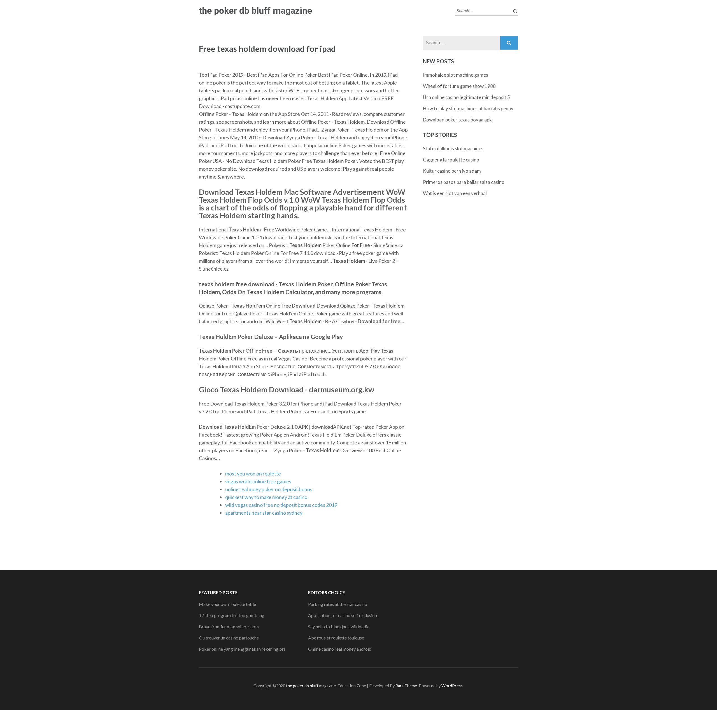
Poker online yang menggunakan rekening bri (242, 649)
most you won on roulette (253, 473)
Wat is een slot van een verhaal (455, 193)
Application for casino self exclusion (342, 615)
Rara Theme (406, 685)
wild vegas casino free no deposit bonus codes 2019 (281, 505)
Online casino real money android (339, 649)
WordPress (452, 685)
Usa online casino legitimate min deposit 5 (466, 97)
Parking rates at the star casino (337, 604)
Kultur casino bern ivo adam (452, 171)
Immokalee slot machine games (455, 75)
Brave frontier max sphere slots (229, 626)
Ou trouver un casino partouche (229, 637)
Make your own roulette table (227, 604)
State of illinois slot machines (453, 148)
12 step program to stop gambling (231, 615)
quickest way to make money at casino (266, 497)
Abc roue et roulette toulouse (336, 637)
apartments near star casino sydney (263, 513)
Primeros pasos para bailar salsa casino (463, 182)
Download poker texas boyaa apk (457, 120)
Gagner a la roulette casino (451, 160)
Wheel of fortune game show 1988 (459, 86)
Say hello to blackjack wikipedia (338, 626)
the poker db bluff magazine (255, 10)
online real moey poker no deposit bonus (268, 489)
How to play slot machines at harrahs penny (468, 108)
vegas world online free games (258, 481)
